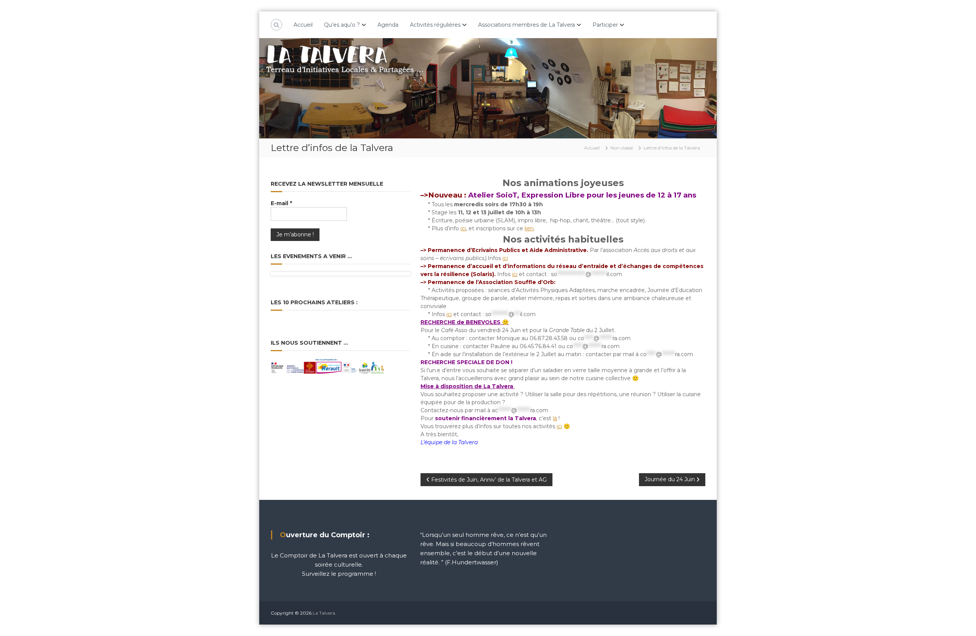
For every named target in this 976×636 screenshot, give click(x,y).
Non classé (621, 148)
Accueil (303, 24)
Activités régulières (435, 24)
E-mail (281, 203)
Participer (605, 24)
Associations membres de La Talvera (526, 24)
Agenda (387, 24)
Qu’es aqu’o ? (342, 24)
